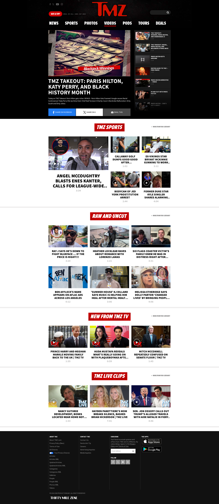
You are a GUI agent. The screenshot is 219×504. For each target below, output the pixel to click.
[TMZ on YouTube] (123, 462)
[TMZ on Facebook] (50, 4)
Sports (71, 23)
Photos (91, 23)
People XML (54, 482)
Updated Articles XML (57, 466)
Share (63, 112)
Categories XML (55, 472)
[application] (89, 53)
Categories (54, 469)
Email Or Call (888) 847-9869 (74, 14)
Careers (83, 446)
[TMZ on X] (53, 4)
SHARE (91, 112)
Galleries (53, 475)
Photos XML (54, 485)
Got (55, 14)
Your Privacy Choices (62, 453)
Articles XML (54, 459)
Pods (127, 23)
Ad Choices (54, 450)
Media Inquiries (85, 453)
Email (118, 112)
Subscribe (133, 451)
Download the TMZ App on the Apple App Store (151, 441)
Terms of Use (55, 446)
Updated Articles (56, 462)
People (52, 478)
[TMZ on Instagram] (62, 4)
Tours (143, 23)
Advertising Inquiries (87, 450)
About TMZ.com (55, 440)
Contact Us (84, 440)
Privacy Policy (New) (57, 443)
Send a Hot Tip (85, 443)
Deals (161, 23)
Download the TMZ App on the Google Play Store (151, 449)
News (53, 23)
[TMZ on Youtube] (57, 4)
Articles (52, 456)
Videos (110, 23)
